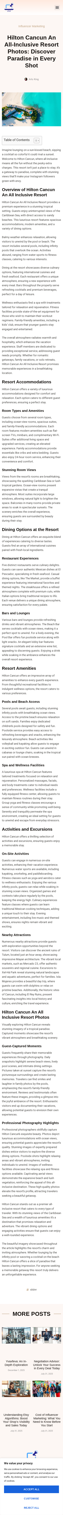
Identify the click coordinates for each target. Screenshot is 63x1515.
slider (33, 1289)
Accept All (31, 1489)
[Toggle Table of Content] (35, 140)
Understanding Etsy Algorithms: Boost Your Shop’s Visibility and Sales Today (16, 1420)
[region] (31, 1486)
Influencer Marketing (31, 26)
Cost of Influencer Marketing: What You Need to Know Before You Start (47, 1420)
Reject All (31, 1507)
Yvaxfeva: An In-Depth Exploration (16, 1363)
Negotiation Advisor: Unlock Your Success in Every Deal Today (46, 1365)
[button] (57, 7)
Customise (31, 1498)
